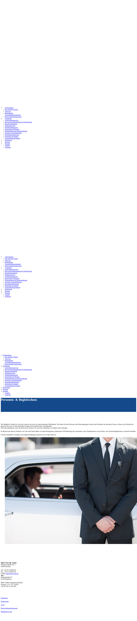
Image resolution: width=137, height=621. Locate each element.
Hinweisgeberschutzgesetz (9, 608)
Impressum (4, 598)
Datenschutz (5, 601)
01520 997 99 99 (6, 594)
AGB (2, 605)
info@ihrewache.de (12, 573)
